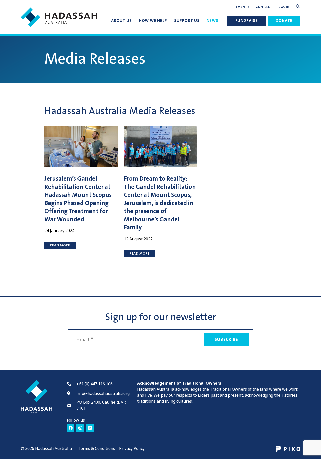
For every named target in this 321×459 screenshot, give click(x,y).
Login (284, 7)
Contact (264, 7)
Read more (60, 245)
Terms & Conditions (96, 448)
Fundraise (246, 20)
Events (243, 7)
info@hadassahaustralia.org (103, 393)
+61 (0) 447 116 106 (94, 384)
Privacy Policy (132, 448)
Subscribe (226, 339)
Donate (284, 20)
